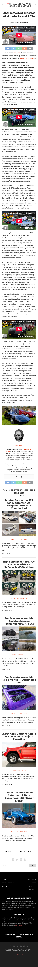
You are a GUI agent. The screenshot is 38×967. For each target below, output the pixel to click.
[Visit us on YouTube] (14, 946)
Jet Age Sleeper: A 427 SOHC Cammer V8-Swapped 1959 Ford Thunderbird (19, 504)
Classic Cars (22, 20)
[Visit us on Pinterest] (21, 946)
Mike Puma (16, 52)
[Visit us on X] (17, 859)
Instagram (32, 889)
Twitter (33, 883)
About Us (5, 886)
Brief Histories (8, 883)
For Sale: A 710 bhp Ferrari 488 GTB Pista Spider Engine (28, 851)
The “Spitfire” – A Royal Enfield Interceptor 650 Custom (11, 851)
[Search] (32, 865)
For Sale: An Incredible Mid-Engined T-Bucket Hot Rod (19, 680)
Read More (6, 553)
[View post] (19, 523)
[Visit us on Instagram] (21, 859)
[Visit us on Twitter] (17, 946)
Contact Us (19, 954)
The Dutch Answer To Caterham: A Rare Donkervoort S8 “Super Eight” (19, 796)
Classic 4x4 (21, 654)
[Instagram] (19, 477)
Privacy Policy (11, 953)
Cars (13, 20)
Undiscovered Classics (27, 58)
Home (4, 879)
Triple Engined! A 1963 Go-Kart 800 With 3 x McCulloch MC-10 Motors (19, 564)
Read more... (19, 926)
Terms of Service (24, 953)
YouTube (32, 886)
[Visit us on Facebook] (13, 859)
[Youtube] (16, 477)
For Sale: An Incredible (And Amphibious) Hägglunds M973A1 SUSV (19, 621)
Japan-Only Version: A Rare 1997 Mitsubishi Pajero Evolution (19, 736)
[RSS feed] (3, 4)
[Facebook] (21, 477)
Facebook (32, 879)
